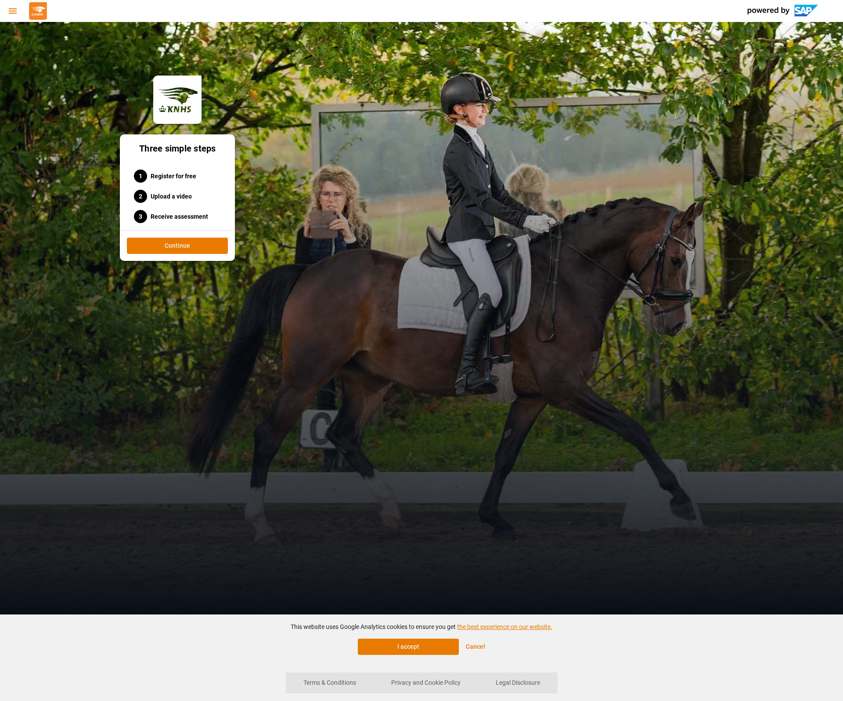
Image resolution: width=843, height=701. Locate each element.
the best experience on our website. (504, 626)
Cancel (475, 646)
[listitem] (329, 683)
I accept (408, 646)
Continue (177, 245)
